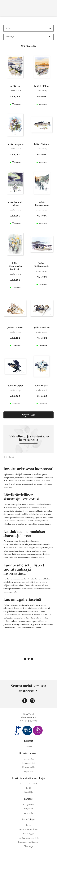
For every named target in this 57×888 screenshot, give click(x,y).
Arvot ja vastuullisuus (28, 829)
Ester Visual (28, 819)
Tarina (28, 825)
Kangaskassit (28, 804)
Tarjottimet (28, 771)
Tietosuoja (28, 846)
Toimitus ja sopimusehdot (28, 837)
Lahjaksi (28, 798)
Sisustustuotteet (28, 753)
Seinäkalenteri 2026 (28, 783)
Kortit (28, 788)
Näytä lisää (28, 415)
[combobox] (28, 28)
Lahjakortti (28, 813)
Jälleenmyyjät (28, 833)
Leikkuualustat (28, 763)
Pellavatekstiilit (28, 767)
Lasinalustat (29, 758)
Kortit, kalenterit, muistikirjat (28, 778)
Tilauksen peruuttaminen (28, 842)
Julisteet (28, 740)
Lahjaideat (28, 808)
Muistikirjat (28, 792)
